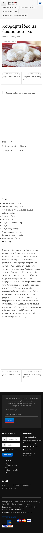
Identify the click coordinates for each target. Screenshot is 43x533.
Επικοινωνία (27, 450)
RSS (15, 488)
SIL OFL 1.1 (28, 512)
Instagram (6, 488)
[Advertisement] (21, 118)
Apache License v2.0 (18, 509)
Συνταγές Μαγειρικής (10, 7)
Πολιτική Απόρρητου (30, 446)
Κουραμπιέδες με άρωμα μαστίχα (19, 28)
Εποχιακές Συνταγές (28, 7)
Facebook (5, 485)
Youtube (25, 485)
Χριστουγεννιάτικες (10, 11)
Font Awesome (7, 512)
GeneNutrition (6, 504)
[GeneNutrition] (12, 3)
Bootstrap (5, 507)
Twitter (16, 485)
